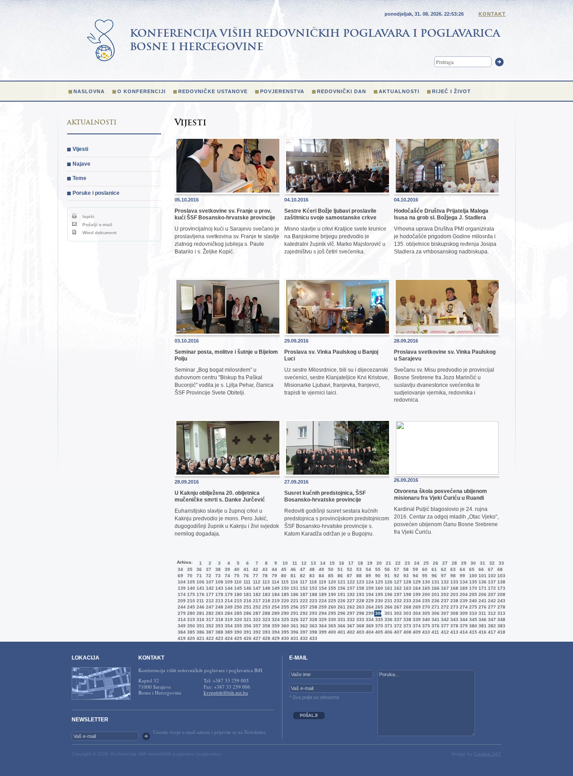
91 (387, 575)
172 (491, 588)
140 (190, 588)
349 (181, 625)
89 (368, 575)
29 (463, 563)
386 (200, 632)
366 (341, 625)
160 (378, 588)
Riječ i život (451, 91)
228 (359, 600)
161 (388, 588)
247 (209, 607)
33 (501, 563)
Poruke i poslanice (96, 193)
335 (378, 619)
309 (463, 613)
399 (322, 632)
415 (472, 632)
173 (500, 588)
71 (199, 575)
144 (228, 588)
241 (482, 600)
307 (444, 613)
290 (284, 613)
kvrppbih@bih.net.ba (226, 692)
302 (397, 613)
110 (237, 581)
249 (228, 607)
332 (350, 619)
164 (416, 588)
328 (312, 619)
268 (406, 607)
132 (444, 581)
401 (341, 632)
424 (228, 638)
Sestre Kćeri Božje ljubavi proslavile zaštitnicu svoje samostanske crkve (330, 214)
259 (322, 607)
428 (265, 638)
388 (218, 632)
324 (275, 619)
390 (237, 632)
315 (190, 619)
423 (218, 638)
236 (435, 600)
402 (350, 632)
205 (472, 594)
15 (332, 563)
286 (247, 613)
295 (331, 613)
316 (200, 619)
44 (274, 569)
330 (331, 619)
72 (208, 575)
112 (256, 581)
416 (482, 632)
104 (181, 581)
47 (302, 569)
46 (293, 569)
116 (294, 581)
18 (360, 563)
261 (341, 607)
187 (303, 594)
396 (294, 632)
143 (218, 588)
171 (482, 588)
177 (209, 594)
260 (331, 607)
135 (472, 581)
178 (218, 594)
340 (425, 619)
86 (340, 575)
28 (454, 563)
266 (388, 607)
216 (247, 600)
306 (435, 613)
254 (275, 607)
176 (200, 594)
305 (425, 613)
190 (331, 594)
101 (482, 575)
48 (312, 569)
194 (369, 594)
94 (415, 575)
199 (416, 594)
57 (396, 569)
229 (369, 600)
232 (397, 600)
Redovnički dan (341, 91)
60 (425, 569)
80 (283, 575)
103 (500, 575)
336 (388, 619)
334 (369, 619)
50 (331, 569)
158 (359, 588)
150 (284, 588)
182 (256, 594)
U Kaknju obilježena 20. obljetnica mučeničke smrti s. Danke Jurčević (220, 496)
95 (425, 575)
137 (491, 581)
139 (181, 588)
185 (284, 594)
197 (397, 594)
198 (406, 594)
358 (265, 625)
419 (181, 638)
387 (209, 632)
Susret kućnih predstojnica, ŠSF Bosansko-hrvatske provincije (325, 496)
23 (407, 563)
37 (208, 569)
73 (218, 575)
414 (463, 632)
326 (294, 619)
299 (369, 613)
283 (218, 613)
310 (472, 613)
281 (200, 613)
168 (453, 588)
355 (237, 625)
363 (312, 625)
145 (237, 588)
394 (275, 632)
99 (462, 575)
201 (435, 594)
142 (209, 588)
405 (378, 632)
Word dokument (98, 232)
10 (285, 563)
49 (321, 569)
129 (416, 581)
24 (416, 563)
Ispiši (87, 216)
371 (388, 625)
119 (322, 581)
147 (256, 588)
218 (265, 600)
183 (265, 594)
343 (453, 619)
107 (209, 581)
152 (303, 588)
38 (218, 569)
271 (435, 607)
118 (312, 581)
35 (189, 569)
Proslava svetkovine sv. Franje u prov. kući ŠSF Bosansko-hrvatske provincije (225, 214)
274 (463, 607)
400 (331, 632)
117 (303, 581)
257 (303, 607)
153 (312, 588)
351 (200, 625)
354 (228, 625)
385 (190, 632)
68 (500, 569)
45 (283, 569)
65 (472, 569)
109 (228, 581)
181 (247, 594)
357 (256, 625)
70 (189, 575)
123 (359, 581)
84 (321, 575)
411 (435, 632)
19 (369, 563)
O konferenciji (141, 91)
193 (359, 594)
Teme (79, 178)
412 (444, 632)
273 (453, 607)
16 (341, 563)
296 (341, 613)
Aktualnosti (399, 91)
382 (491, 625)
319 (228, 619)
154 (322, 588)
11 (294, 563)
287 (256, 613)
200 (425, 594)
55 (378, 569)
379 (463, 625)
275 (472, 607)
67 (490, 569)
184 (275, 594)
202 (444, 594)
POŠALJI (309, 715)
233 (406, 600)
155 (331, 588)
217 (256, 600)
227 (350, 600)
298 (359, 613)
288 (265, 613)
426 (247, 638)
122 (350, 581)
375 (425, 625)
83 (312, 575)
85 (331, 575)
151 (294, 588)
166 (435, 588)
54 (368, 569)
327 (303, 619)
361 (294, 625)
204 (463, 594)
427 (256, 638)
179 (228, 594)
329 (322, 619)
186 (294, 594)
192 (350, 594)
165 (425, 588)
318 (218, 619)
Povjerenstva (282, 91)
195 (378, 594)
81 (293, 575)
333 (359, 619)
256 (294, 607)
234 (416, 600)
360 (284, 625)
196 (388, 594)
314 (181, 619)
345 (472, 619)
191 (341, 594)
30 (473, 563)
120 (331, 581)
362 (303, 625)
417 (491, 632)
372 (397, 625)
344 (463, 619)
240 (472, 600)
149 (275, 588)
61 (434, 569)
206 (482, 594)
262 (350, 607)
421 (200, 638)
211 (200, 600)
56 (387, 569)
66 (481, 569)
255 (284, 607)
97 (443, 575)
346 (482, 619)
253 (265, 607)
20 (379, 563)
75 (236, 575)
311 (482, 613)
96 (434, 575)
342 (444, 619)
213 (218, 600)
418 (500, 632)
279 (181, 613)
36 (199, 569)
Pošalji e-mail (96, 224)
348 (500, 619)
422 (209, 638)
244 (181, 607)
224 (322, 600)
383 (500, 625)
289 (275, 613)
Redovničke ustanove (213, 91)
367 (350, 625)
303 (406, 613)
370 (378, 625)
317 (209, 619)
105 (190, 581)
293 (312, 613)
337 (397, 619)
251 (247, 607)
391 (247, 632)
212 (209, 600)
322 (256, 619)
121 (341, 581)
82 (302, 575)
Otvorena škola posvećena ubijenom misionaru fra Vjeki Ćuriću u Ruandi (440, 494)
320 (237, 619)
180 (237, 594)
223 (312, 600)
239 (463, 600)
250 (237, 607)
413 (453, 632)
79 (274, 575)
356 (247, 625)
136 (482, 581)
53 (359, 569)
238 (453, 600)
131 (435, 581)
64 (462, 569)
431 (294, 638)
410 (425, 632)
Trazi (499, 62)
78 (265, 575)
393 (265, 632)
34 (180, 569)
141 (200, 588)
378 (453, 625)
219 (275, 600)
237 (444, 600)
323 (265, 619)
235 (425, 600)
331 (341, 619)
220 (284, 600)
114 (275, 581)
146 (247, 588)
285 (237, 613)
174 (181, 594)
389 (228, 632)
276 (482, 607)
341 (435, 619)
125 (378, 581)
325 (284, 619)
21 (388, 563)
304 (416, 613)
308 (453, 613)
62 (443, 569)
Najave (81, 164)
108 (218, 581)
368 (359, 625)
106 (200, 581)
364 (322, 625)
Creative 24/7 (487, 753)
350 (190, 625)
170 (472, 588)
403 (359, 632)
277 (491, 607)
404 (369, 632)
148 (265, 588)
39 (227, 569)
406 (388, 632)
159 (369, 588)
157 (350, 588)
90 (378, 575)
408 (406, 632)
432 (303, 638)
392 (256, 632)
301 (388, 613)
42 (255, 569)
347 (491, 619)
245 (190, 607)
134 (463, 581)
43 (265, 569)
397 (303, 632)
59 (415, 569)
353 (218, 625)
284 (228, 613)
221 (294, 600)
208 (500, 594)
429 (275, 638)
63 (453, 569)
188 (312, 594)
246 (200, 607)
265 (378, 607)
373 (406, 625)
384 (181, 632)
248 (218, 607)
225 (331, 600)
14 (322, 563)
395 (284, 632)
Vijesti (80, 149)
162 (397, 588)
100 (472, 575)
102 (491, 575)
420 (190, 638)
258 (312, 607)
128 (406, 581)
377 (444, 625)
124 (369, 581)
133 (453, 581)
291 (294, 613)
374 (416, 625)
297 (350, 613)
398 (312, 632)
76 (246, 575)
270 (425, 607)
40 (236, 569)
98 (453, 575)
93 (406, 575)
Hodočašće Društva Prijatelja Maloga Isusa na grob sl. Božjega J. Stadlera (441, 214)
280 (190, 613)
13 (313, 563)
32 (492, 563)
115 (284, 581)
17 (351, 563)
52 (349, 569)
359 (275, 625)
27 (445, 563)
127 (397, 581)
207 (491, 594)
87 (349, 575)
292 (303, 613)
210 (190, 600)
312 (491, 613)
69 (180, 575)
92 (396, 575)
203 (453, 594)
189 (322, 594)
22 (398, 563)
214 (228, 600)
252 (256, 607)
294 (322, 613)
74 (227, 575)
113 (265, 581)
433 (312, 638)
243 (500, 600)
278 (500, 607)
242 (491, 600)
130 (425, 581)
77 (255, 575)
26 (435, 563)
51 (340, 569)
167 (444, 588)
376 (435, 625)
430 (284, 638)
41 (246, 569)
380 (472, 625)
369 (369, 625)
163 (406, 588)
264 (369, 607)
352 (209, 625)
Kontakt (492, 14)
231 (388, 600)
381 (482, 625)
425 (237, 638)
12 (304, 563)
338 (406, 619)
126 (388, 581)
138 (500, 581)
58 (406, 569)
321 (247, 619)
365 (331, 625)
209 (181, 600)
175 (190, 594)
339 (416, 619)
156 (341, 588)
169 (463, 588)
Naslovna (89, 91)
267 (397, 607)
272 (444, 607)
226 (341, 600)
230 (378, 600)
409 (416, 632)
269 (416, 607)
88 (359, 575)
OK (146, 736)
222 (303, 600)
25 (426, 563)
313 (500, 613)
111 (247, 581)
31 (482, 563)
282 (209, 613)
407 (397, 632)
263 (359, 607)
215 (237, 600)
